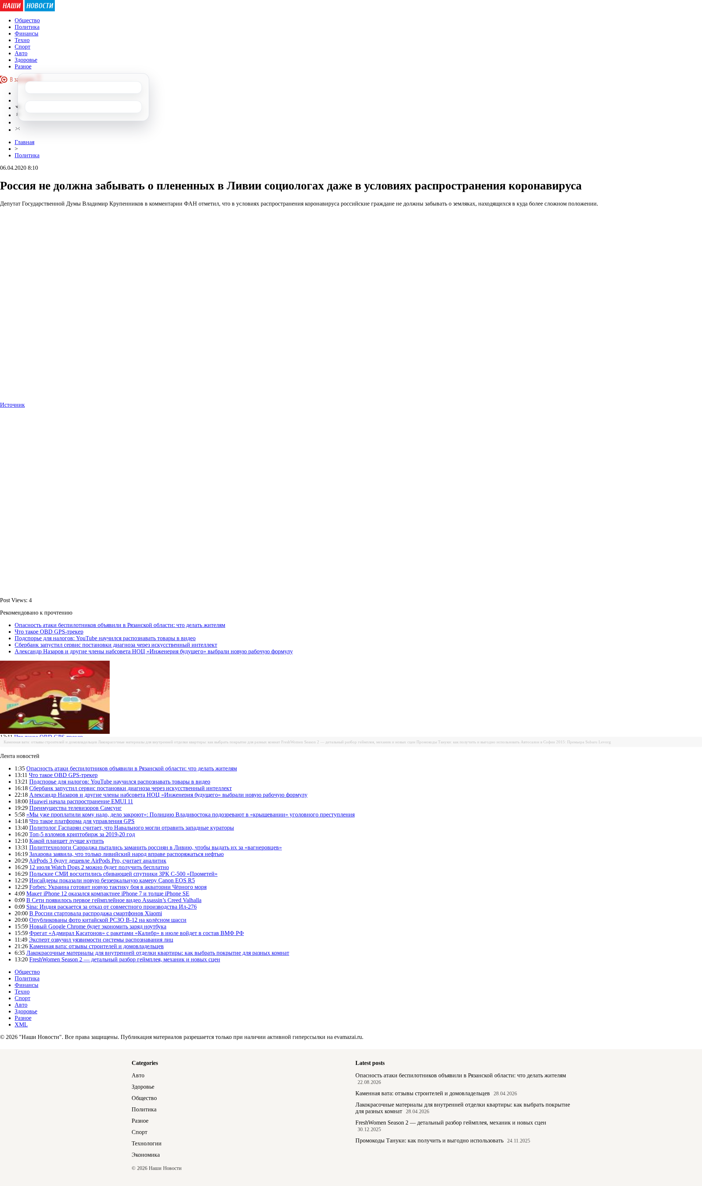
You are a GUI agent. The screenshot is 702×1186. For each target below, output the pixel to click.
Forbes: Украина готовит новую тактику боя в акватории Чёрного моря (118, 887)
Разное (23, 66)
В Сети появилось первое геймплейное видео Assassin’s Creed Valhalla (113, 900)
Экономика (146, 1155)
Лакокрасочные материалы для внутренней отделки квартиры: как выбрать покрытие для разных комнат (189, 742)
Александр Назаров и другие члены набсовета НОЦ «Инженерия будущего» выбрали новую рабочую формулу (154, 651)
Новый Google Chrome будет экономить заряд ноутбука (97, 926)
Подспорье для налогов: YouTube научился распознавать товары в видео (105, 638)
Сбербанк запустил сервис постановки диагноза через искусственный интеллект (116, 645)
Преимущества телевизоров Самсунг (75, 808)
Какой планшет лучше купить (66, 841)
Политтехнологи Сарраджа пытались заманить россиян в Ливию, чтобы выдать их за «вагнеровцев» (155, 847)
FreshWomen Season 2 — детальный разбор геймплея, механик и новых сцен (348, 742)
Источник (12, 405)
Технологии (147, 1143)
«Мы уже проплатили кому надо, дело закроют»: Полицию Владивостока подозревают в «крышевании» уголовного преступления (190, 814)
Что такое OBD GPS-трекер (49, 631)
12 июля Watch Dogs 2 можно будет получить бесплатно (99, 867)
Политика (27, 27)
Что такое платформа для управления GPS (82, 821)
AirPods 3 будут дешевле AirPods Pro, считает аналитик (97, 860)
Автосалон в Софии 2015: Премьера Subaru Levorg (566, 742)
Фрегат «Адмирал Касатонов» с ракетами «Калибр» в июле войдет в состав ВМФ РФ (136, 933)
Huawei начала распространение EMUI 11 (81, 801)
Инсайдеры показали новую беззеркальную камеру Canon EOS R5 (112, 880)
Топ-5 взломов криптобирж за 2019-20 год (82, 834)
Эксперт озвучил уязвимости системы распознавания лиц (101, 940)
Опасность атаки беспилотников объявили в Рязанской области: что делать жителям (120, 625)
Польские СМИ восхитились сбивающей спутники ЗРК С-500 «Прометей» (123, 874)
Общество (27, 20)
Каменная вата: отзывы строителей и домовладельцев (50, 742)
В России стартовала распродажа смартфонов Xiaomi (95, 913)
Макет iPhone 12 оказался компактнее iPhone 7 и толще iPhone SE (107, 893)
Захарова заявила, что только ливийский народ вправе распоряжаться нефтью (126, 854)
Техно (22, 40)
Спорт (22, 47)
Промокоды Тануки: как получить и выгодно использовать (468, 742)
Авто (21, 53)
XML (21, 1024)
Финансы (26, 33)
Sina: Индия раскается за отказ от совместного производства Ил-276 (111, 907)
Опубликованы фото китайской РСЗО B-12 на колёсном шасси (107, 920)
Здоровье (26, 60)
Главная (24, 142)
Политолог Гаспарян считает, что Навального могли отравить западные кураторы (131, 828)
